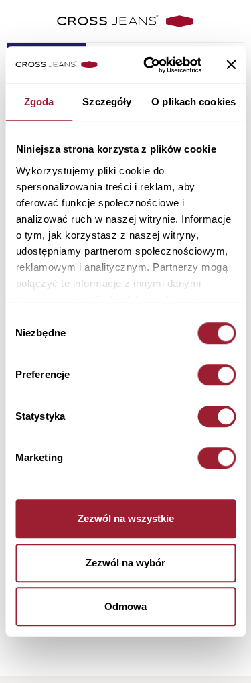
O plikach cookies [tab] (193, 101)
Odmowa (125, 606)
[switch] (216, 374)
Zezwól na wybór (125, 562)
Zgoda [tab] (39, 101)
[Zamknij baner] (231, 65)
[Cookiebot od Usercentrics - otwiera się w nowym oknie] (149, 65)
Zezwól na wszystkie (126, 518)
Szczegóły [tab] (106, 101)
